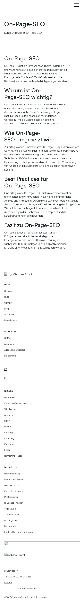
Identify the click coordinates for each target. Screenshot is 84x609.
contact (8, 302)
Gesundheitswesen (14, 479)
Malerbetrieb (10, 526)
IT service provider (13, 502)
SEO (6, 297)
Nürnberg (9, 438)
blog (6, 308)
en (5, 378)
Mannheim (9, 397)
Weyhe (7, 426)
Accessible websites (14, 349)
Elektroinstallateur (13, 491)
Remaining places (13, 455)
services (8, 291)
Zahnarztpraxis (12, 514)
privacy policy (11, 570)
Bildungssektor (12, 520)
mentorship (10, 355)
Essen (7, 450)
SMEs (7, 338)
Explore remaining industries (19, 532)
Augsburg (9, 415)
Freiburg (8, 432)
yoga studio (10, 508)
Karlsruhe (9, 444)
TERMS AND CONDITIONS (17, 576)
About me (9, 314)
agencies (9, 344)
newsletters (10, 320)
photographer (11, 497)
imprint (8, 582)
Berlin (7, 420)
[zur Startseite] (19, 274)
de (5, 369)
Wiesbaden (10, 409)
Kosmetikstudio (12, 485)
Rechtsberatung (12, 473)
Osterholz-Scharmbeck (16, 403)
